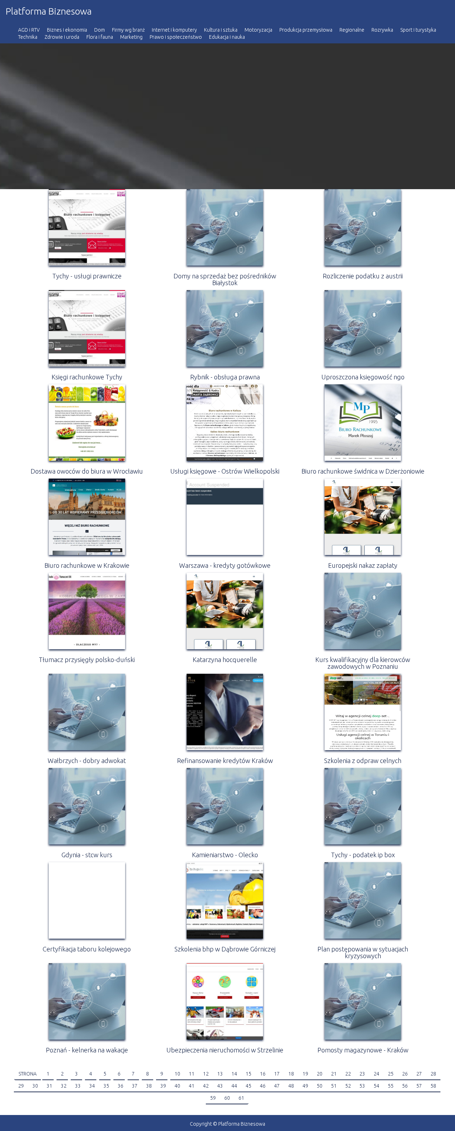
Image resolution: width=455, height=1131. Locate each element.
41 (191, 1086)
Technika (27, 37)
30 (35, 1086)
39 (163, 1086)
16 (263, 1074)
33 (78, 1086)
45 (248, 1086)
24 (376, 1074)
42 (206, 1086)
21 (334, 1074)
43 (220, 1086)
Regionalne (351, 30)
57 (419, 1086)
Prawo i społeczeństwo (176, 37)
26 (405, 1074)
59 (213, 1098)
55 (391, 1086)
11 (191, 1074)
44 (234, 1086)
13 (220, 1074)
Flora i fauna (99, 37)
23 (362, 1074)
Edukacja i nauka (227, 37)
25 (391, 1074)
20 (319, 1074)
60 (227, 1098)
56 (405, 1086)
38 (149, 1086)
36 (120, 1086)
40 (177, 1086)
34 (92, 1086)
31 (49, 1086)
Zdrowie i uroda (61, 37)
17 (277, 1074)
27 (419, 1074)
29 (21, 1086)
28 (433, 1074)
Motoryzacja (258, 30)
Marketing (131, 37)
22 (348, 1074)
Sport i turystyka (418, 30)
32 (63, 1086)
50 (319, 1086)
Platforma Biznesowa (49, 11)
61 (241, 1098)
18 (291, 1074)
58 (433, 1086)
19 (305, 1074)
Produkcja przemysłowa (305, 30)
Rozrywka (382, 30)
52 (348, 1086)
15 (248, 1074)
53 (362, 1086)
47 (277, 1086)
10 (177, 1074)
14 (234, 1074)
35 (106, 1086)
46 (263, 1086)
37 (135, 1086)
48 (291, 1086)
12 (206, 1074)
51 (334, 1086)
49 (305, 1086)
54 (376, 1086)
